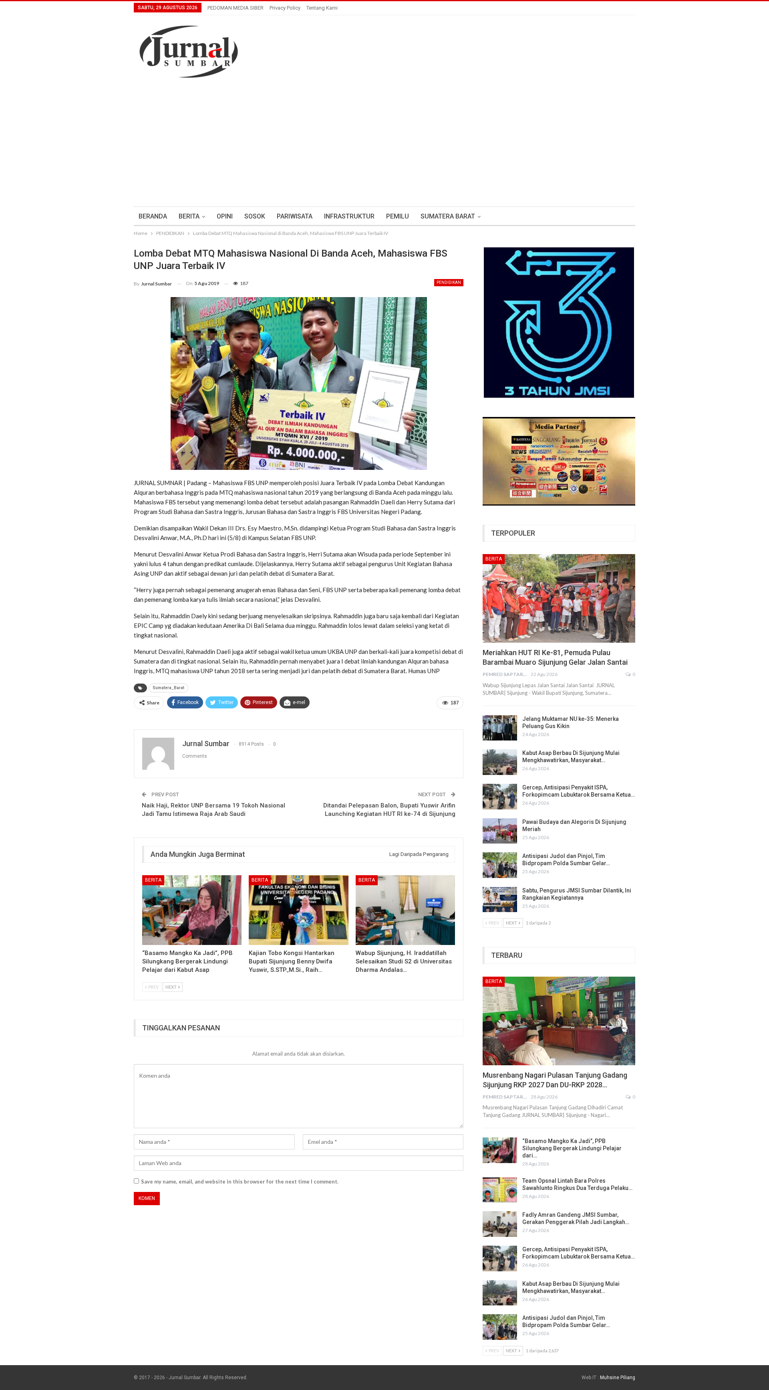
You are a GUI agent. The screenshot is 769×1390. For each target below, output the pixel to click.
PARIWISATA (294, 216)
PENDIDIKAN (449, 282)
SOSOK (254, 216)
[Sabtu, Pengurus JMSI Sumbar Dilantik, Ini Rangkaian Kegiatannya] (500, 900)
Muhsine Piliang (617, 1377)
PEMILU (397, 216)
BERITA (189, 216)
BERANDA (153, 216)
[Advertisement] (384, 146)
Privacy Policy (285, 8)
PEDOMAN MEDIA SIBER (235, 8)
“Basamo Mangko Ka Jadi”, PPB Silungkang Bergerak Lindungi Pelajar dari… (572, 1148)
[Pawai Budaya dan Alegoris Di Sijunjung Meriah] (500, 831)
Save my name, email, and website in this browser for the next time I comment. (239, 1181)
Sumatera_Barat (168, 688)
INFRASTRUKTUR (349, 216)
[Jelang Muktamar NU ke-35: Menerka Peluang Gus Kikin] (500, 728)
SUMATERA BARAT (448, 216)
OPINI (225, 216)
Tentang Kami (322, 8)
